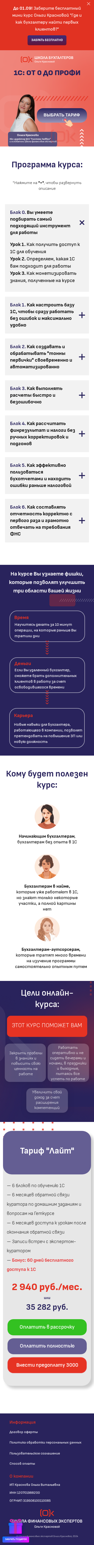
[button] (16, 1528)
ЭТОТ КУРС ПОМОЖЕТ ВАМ (47, 1025)
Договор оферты (24, 1432)
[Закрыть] (88, 4)
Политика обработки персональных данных (45, 1442)
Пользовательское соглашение (35, 1453)
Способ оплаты (22, 1463)
